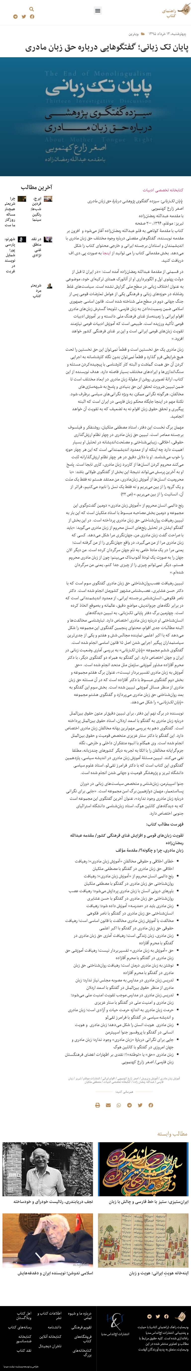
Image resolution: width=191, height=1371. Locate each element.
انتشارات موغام (91, 1078)
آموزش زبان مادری (170, 1078)
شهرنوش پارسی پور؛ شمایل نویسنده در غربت (8, 255)
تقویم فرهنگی (81, 1327)
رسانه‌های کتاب (19, 1327)
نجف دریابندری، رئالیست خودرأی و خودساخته (53, 1202)
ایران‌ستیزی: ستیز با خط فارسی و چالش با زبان (149, 1202)
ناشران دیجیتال (50, 1346)
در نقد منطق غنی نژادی (36, 247)
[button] (98, 10)
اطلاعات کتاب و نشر (49, 1315)
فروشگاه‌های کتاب (83, 1338)
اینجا (107, 253)
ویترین (134, 33)
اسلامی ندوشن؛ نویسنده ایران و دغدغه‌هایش (55, 1273)
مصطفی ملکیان (93, 1082)
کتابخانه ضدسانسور (23, 1338)
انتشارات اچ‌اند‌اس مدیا (115, 1334)
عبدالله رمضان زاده (143, 1082)
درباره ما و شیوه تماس (80, 1315)
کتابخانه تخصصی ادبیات (163, 190)
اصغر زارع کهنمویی (128, 1078)
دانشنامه (54, 1327)
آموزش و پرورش (149, 1078)
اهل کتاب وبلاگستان (23, 1315)
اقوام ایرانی (108, 1078)
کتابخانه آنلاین (50, 1336)
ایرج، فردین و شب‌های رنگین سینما (35, 209)
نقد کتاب (24, 1350)
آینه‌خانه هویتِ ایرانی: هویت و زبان (159, 1273)
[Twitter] (23, 16)
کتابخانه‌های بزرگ (82, 1352)
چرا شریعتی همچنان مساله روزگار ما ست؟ (9, 212)
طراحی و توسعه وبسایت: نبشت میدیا (21, 1366)
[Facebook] (32, 16)
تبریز (78, 1078)
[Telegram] (15, 16)
